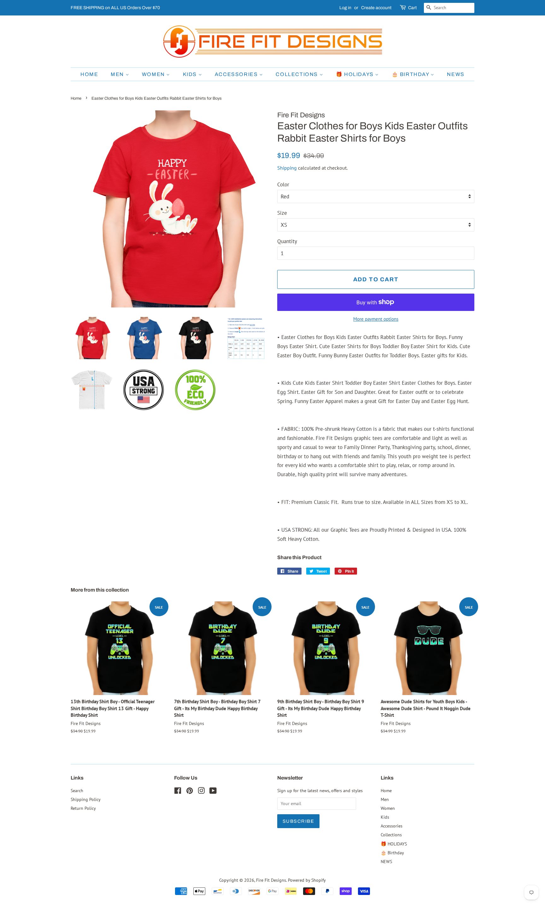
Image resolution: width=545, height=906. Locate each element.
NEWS (455, 74)
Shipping (287, 168)
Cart (412, 7)
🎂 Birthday (411, 74)
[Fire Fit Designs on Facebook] (177, 792)
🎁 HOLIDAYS (355, 74)
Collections (297, 74)
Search (77, 790)
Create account (376, 7)
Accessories (237, 74)
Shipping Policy (86, 799)
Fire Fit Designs (271, 880)
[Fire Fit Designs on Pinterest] (189, 792)
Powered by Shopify (307, 880)
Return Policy (83, 808)
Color (283, 184)
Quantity (287, 241)
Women (154, 74)
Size (282, 212)
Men (118, 74)
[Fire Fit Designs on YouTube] (213, 792)
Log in (345, 7)
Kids (190, 74)
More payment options (375, 319)
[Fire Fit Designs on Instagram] (201, 792)
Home (89, 74)
